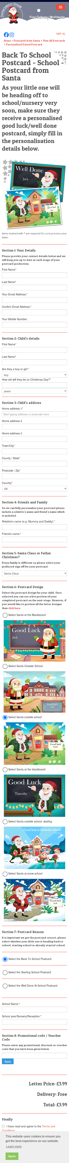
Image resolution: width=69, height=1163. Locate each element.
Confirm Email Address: (16, 307)
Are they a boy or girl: (15, 369)
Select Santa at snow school (25, 873)
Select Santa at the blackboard (26, 769)
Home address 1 (12, 408)
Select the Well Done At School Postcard (32, 985)
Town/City (8, 446)
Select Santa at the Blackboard (27, 615)
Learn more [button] (14, 1146)
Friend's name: (11, 534)
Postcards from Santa (27, 40)
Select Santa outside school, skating (30, 821)
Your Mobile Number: (15, 319)
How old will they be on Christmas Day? (26, 379)
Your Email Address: (14, 294)
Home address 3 (12, 433)
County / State (11, 458)
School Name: (11, 1004)
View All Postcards (54, 40)
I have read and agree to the (28, 1128)
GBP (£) (60, 33)
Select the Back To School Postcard (29, 959)
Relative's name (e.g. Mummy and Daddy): (28, 521)
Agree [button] (12, 1156)
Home (7, 40)
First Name (9, 269)
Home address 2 (12, 421)
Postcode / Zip (11, 470)
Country (7, 483)
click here (14, 608)
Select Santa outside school (25, 717)
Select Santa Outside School (25, 666)
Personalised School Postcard (24, 44)
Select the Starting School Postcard (29, 972)
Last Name (9, 282)
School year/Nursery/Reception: (21, 1016)
